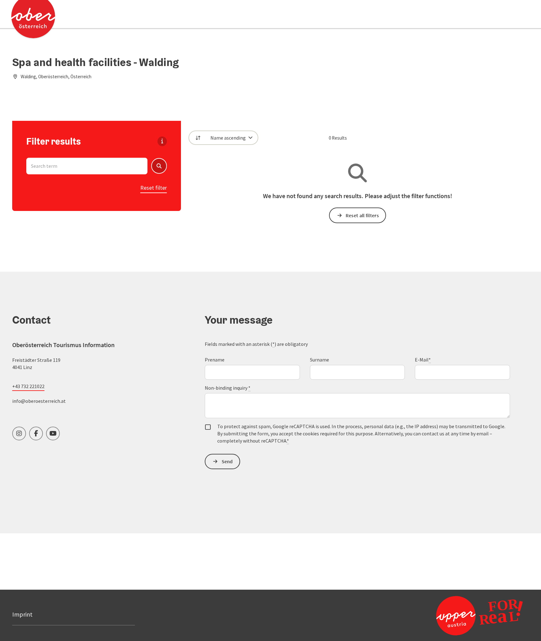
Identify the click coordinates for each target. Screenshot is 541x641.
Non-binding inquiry (227, 388)
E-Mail (423, 359)
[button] (159, 166)
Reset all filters (362, 215)
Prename (214, 359)
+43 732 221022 (28, 386)
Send (227, 461)
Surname (319, 359)
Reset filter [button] (153, 187)
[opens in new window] (464, 615)
